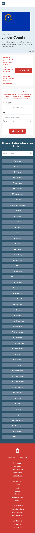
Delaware (17, 199)
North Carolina (17, 343)
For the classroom (17, 512)
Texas (17, 398)
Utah (17, 404)
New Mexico (17, 332)
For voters (17, 466)
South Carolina (17, 381)
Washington (17, 420)
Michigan (17, 282)
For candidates (17, 472)
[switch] (30, 51)
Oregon (17, 365)
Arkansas (17, 177)
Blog (17, 488)
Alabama (17, 161)
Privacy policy (17, 524)
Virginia (17, 415)
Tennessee (17, 393)
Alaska (17, 166)
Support (17, 500)
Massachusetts (17, 277)
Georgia (17, 216)
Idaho (17, 227)
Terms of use (17, 527)
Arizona (17, 172)
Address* (7, 103)
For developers (17, 476)
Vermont (17, 409)
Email (5, 113)
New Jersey (17, 326)
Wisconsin (17, 431)
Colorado (17, 188)
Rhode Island (17, 376)
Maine (17, 266)
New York (17, 337)
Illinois (17, 233)
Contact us (22, 457)
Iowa (17, 244)
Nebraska (17, 310)
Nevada (17, 315)
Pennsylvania (17, 370)
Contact (17, 494)
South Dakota (17, 387)
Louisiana (17, 260)
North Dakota (18, 348)
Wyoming (17, 437)
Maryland (17, 271)
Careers (17, 491)
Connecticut (17, 194)
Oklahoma (17, 359)
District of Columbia (17, 205)
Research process (17, 497)
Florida (17, 210)
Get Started (23, 70)
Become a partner (17, 515)
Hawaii (17, 222)
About (17, 484)
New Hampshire (17, 321)
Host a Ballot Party (17, 509)
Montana (17, 304)
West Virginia (17, 426)
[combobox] (17, 107)
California (17, 183)
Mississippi (17, 293)
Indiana (17, 238)
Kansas (17, 249)
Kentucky (17, 255)
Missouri (17, 299)
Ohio (17, 354)
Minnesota (17, 288)
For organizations (17, 469)
